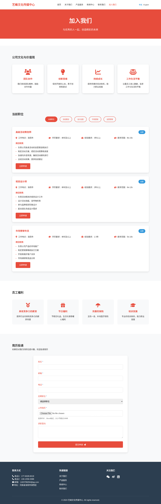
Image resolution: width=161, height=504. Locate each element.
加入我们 (112, 5)
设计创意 (80, 119)
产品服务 (79, 5)
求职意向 (42, 424)
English (146, 5)
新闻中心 (90, 5)
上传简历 (42, 408)
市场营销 (95, 119)
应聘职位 (42, 396)
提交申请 (79, 445)
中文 (140, 5)
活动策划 (66, 119)
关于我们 (68, 5)
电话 (40, 385)
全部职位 (51, 119)
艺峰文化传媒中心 (23, 4)
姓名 (40, 362)
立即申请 (23, 166)
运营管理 (110, 119)
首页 (59, 5)
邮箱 (40, 373)
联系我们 (101, 5)
